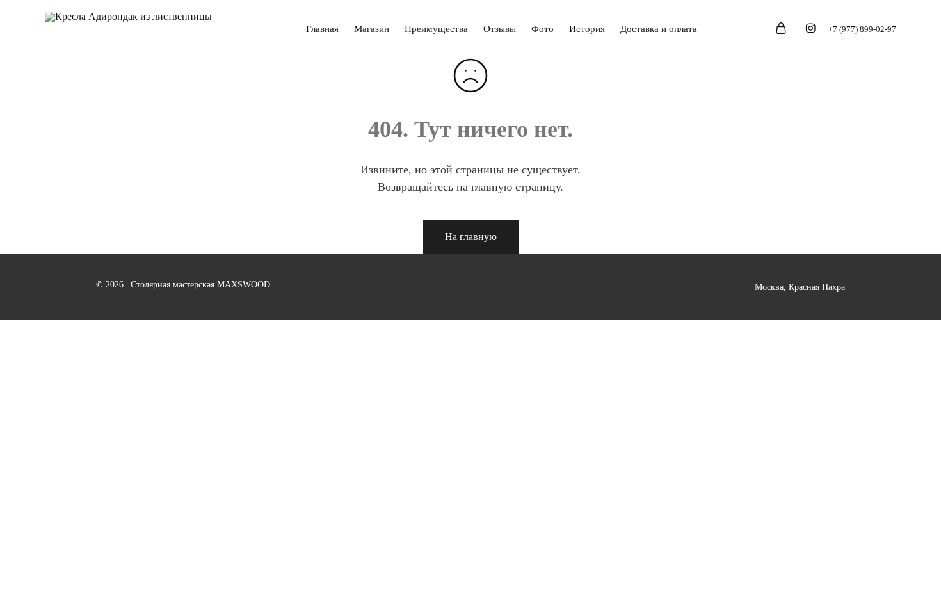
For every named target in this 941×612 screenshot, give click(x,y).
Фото (542, 29)
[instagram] (810, 29)
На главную (471, 236)
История (587, 29)
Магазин (371, 29)
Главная (322, 29)
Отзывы (499, 29)
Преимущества (436, 29)
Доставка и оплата (658, 29)
